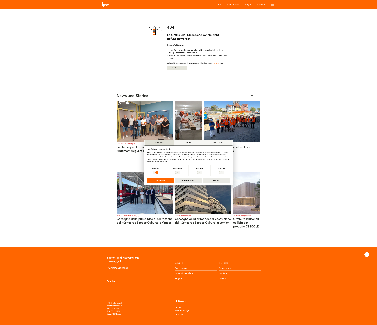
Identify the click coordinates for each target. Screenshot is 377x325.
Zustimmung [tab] (159, 143)
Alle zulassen (160, 180)
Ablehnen (216, 180)
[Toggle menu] (273, 5)
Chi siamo (223, 263)
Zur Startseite (176, 68)
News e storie (225, 268)
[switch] (177, 172)
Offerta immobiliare (184, 273)
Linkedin (182, 301)
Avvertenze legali (182, 311)
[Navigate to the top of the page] (366, 254)
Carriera (223, 273)
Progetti (248, 5)
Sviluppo (217, 5)
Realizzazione (233, 5)
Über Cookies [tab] (218, 142)
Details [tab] (188, 142)
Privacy (178, 307)
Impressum (180, 314)
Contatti (222, 279)
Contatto (261, 5)
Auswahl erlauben (188, 180)
